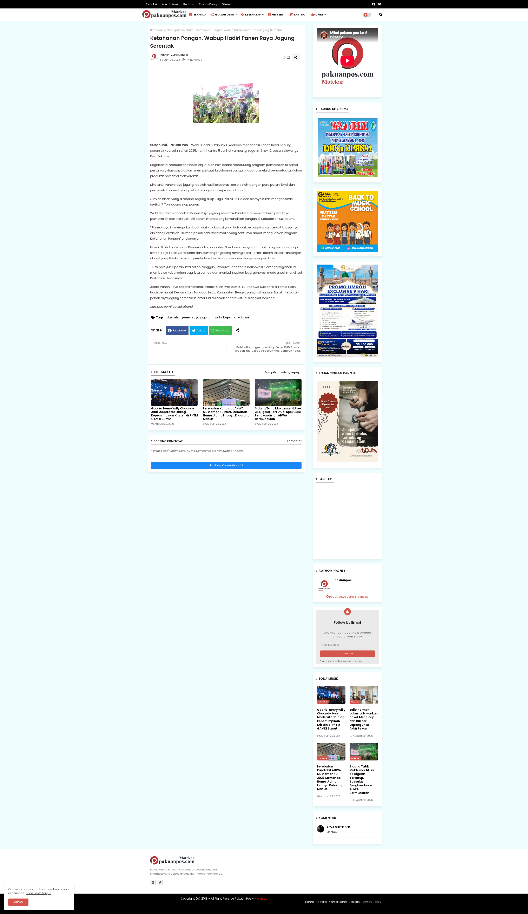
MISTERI (277, 15)
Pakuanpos (343, 580)
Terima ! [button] (18, 902)
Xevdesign (262, 898)
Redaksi (151, 4)
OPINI (319, 15)
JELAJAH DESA (224, 15)
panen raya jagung (196, 317)
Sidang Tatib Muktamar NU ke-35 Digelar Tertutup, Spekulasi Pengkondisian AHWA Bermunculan (278, 414)
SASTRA (299, 15)
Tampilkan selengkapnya (283, 372)
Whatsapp (222, 330)
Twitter (201, 330)
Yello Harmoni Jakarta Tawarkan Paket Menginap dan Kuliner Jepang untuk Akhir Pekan (364, 719)
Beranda (156, 30)
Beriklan (189, 4)
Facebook (179, 330)
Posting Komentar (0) (226, 465)
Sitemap (227, 4)
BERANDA (199, 15)
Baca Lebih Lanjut (38, 893)
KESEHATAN (253, 15)
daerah (172, 317)
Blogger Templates (177, 909)
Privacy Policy (208, 4)
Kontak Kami (170, 4)
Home (309, 902)
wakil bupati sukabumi (179, 30)
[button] (381, 15)
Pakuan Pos (222, 909)
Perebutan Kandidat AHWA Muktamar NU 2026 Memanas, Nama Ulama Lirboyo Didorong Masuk (226, 414)
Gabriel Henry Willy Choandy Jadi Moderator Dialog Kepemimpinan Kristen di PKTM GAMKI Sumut (174, 414)
